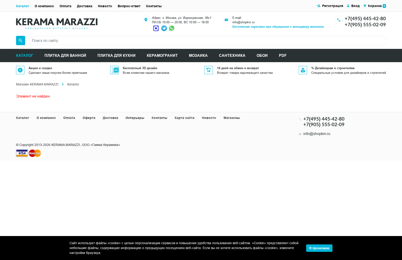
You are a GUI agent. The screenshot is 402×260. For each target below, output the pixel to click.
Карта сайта (184, 118)
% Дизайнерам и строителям (333, 68)
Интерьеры (135, 118)
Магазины (232, 118)
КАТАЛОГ (24, 55)
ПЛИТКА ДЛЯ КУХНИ (116, 55)
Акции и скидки (40, 68)
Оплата (65, 6)
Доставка (84, 6)
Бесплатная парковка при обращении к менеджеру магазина (278, 26)
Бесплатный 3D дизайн (140, 68)
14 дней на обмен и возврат (238, 68)
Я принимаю (319, 248)
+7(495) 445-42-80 (365, 18)
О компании (44, 6)
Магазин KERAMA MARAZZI (37, 84)
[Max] (156, 28)
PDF (283, 55)
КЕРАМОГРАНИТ (162, 55)
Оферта (89, 118)
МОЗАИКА (198, 55)
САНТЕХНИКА (232, 55)
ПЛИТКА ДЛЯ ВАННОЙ (65, 55)
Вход (355, 6)
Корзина (376, 6)
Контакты (154, 6)
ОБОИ (262, 55)
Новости (105, 6)
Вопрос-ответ (129, 6)
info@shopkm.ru (243, 22)
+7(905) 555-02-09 (365, 24)
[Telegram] (164, 28)
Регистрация (332, 6)
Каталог (22, 6)
